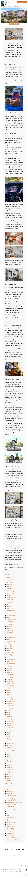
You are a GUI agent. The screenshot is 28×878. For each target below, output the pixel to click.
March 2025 (10, 608)
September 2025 (11, 597)
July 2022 (9, 667)
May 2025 (9, 604)
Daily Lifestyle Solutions (12, 800)
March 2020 (10, 718)
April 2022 (9, 672)
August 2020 (10, 709)
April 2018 (9, 760)
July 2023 (9, 645)
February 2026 (10, 588)
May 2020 (9, 714)
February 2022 (10, 676)
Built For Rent (10, 793)
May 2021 (9, 692)
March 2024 (10, 630)
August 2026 (10, 577)
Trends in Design (10, 833)
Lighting (8, 819)
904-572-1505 (23, 2)
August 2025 (10, 599)
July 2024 (9, 623)
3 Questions (9, 786)
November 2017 (10, 767)
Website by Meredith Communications (14, 873)
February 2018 (10, 763)
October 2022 (10, 661)
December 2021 (10, 679)
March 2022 (10, 674)
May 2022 (9, 670)
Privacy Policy (6, 869)
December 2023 (10, 635)
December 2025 (10, 592)
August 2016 (10, 778)
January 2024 (10, 634)
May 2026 (9, 582)
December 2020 (11, 701)
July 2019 (9, 732)
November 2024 (11, 615)
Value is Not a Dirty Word (13, 839)
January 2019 (10, 743)
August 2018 (10, 752)
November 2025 (11, 593)
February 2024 (10, 632)
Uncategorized (15, 564)
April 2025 (9, 606)
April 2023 (9, 650)
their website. (16, 542)
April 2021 (9, 694)
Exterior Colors (10, 806)
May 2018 (9, 758)
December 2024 (10, 614)
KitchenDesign (10, 817)
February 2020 (10, 720)
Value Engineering (11, 837)
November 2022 (11, 659)
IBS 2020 (9, 813)
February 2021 (10, 698)
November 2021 (11, 681)
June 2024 (9, 625)
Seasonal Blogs (10, 828)
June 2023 (9, 646)
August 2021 (10, 687)
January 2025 (10, 612)
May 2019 (9, 736)
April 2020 (9, 716)
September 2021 (11, 685)
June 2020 (9, 712)
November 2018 (10, 747)
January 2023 (10, 656)
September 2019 (10, 729)
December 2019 (10, 723)
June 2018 (9, 756)
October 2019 (10, 727)
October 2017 (10, 769)
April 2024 (9, 628)
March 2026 (10, 586)
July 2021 (9, 688)
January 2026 (10, 590)
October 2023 (10, 639)
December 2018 (10, 745)
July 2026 (9, 579)
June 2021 (9, 690)
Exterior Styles (10, 808)
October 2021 (10, 683)
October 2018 (10, 749)
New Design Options (11, 822)
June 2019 (9, 734)
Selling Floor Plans (11, 830)
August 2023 (10, 643)
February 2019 (10, 741)
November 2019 (10, 725)
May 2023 (9, 648)
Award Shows (10, 791)
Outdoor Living (10, 826)
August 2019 (10, 731)
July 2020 (9, 710)
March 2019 (10, 740)
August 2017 (10, 771)
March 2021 (10, 696)
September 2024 (11, 619)
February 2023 (10, 654)
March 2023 (10, 652)
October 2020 (10, 705)
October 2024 (10, 617)
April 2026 (9, 584)
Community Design (11, 799)
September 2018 (10, 751)
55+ (8, 788)
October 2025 (10, 595)
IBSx (8, 815)
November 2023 (11, 637)
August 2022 (10, 665)
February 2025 (10, 610)
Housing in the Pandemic (12, 811)
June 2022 (9, 668)
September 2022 (11, 663)
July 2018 (9, 754)
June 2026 (9, 581)
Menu (23, 5)
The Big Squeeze (11, 832)
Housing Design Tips (11, 810)
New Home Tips (10, 824)
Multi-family (9, 821)
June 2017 (9, 773)
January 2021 (10, 699)
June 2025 (9, 603)
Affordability (9, 789)
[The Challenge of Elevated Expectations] (14, 34)
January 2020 (10, 721)
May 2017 (9, 774)
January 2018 (10, 765)
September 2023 (11, 641)
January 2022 (10, 678)
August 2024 (10, 621)
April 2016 (9, 780)
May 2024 (9, 626)
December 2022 (10, 657)
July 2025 (9, 601)
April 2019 (9, 738)
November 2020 (11, 703)
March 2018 (10, 762)
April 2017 (9, 776)
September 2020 (11, 707)
